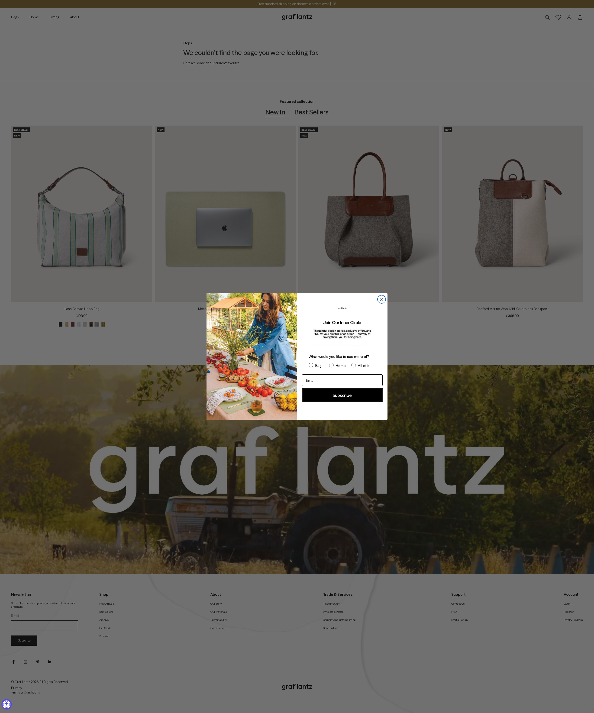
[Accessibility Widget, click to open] (6, 704)
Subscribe (342, 395)
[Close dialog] (382, 299)
